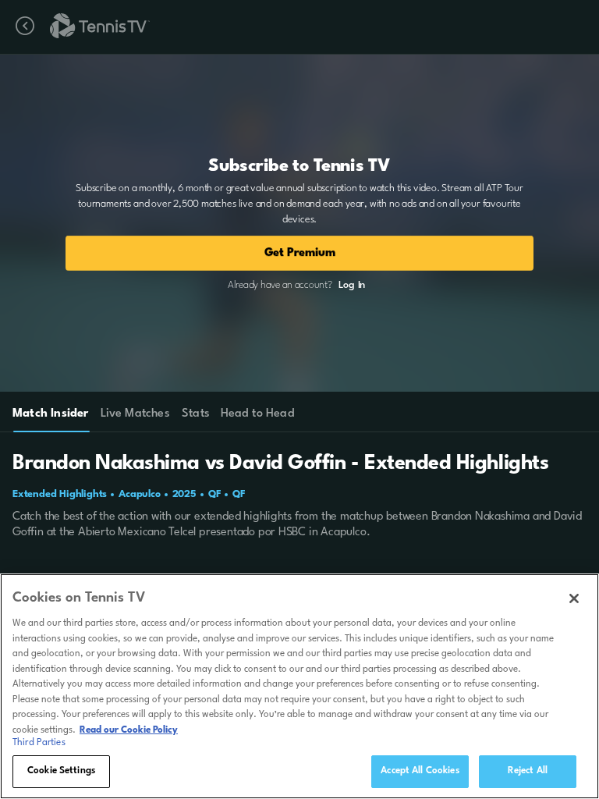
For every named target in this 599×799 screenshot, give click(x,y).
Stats (196, 414)
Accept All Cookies (420, 771)
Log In (351, 285)
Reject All (528, 771)
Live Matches (134, 414)
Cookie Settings (61, 771)
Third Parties (39, 743)
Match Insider (50, 414)
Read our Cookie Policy (129, 730)
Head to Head (258, 414)
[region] (299, 686)
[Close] (574, 598)
